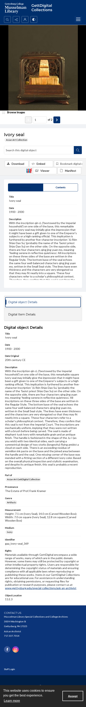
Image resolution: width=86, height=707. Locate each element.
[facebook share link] (7, 649)
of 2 (50, 119)
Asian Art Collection (16, 139)
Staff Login (9, 669)
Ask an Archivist (12, 631)
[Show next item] (56, 119)
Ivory (9, 531)
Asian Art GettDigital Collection (23, 479)
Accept (73, 696)
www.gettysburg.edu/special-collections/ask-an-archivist (40, 588)
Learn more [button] (12, 700)
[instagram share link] (15, 649)
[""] (43, 8)
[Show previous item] (28, 119)
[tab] (25, 187)
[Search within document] (78, 150)
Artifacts (11, 502)
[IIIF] (29, 170)
